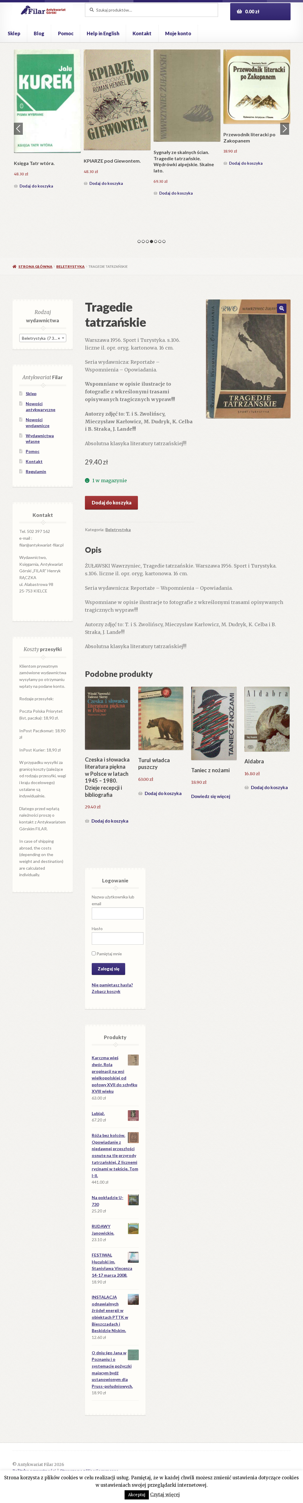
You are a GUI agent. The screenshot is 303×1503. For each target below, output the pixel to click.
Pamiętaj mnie (109, 953)
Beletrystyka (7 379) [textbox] (41, 338)
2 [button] (143, 241)
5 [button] (155, 241)
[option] (47, 108)
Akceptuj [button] (136, 1494)
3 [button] (147, 241)
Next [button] (284, 128)
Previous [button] (18, 128)
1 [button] (139, 241)
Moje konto (178, 33)
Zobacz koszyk (106, 991)
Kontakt (142, 33)
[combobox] (42, 338)
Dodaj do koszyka (36, 163)
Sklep (14, 33)
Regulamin (36, 471)
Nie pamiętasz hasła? (112, 984)
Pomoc (65, 33)
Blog (39, 33)
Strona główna (35, 266)
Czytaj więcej (165, 1494)
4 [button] (151, 241)
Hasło (97, 928)
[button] (281, 308)
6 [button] (159, 241)
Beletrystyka (70, 266)
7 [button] (163, 241)
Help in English (103, 33)
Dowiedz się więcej (210, 796)
